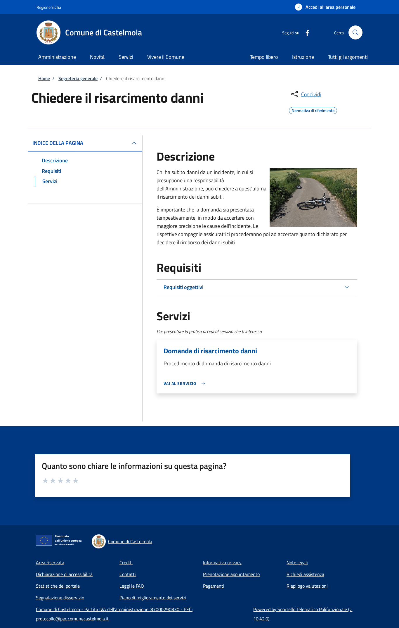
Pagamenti (213, 585)
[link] (186, 383)
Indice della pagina (57, 143)
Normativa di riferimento (313, 109)
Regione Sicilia (49, 7)
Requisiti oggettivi (183, 287)
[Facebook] (305, 32)
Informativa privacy (222, 562)
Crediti (126, 562)
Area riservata (50, 562)
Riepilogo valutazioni (307, 585)
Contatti (127, 574)
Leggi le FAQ (131, 585)
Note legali (297, 562)
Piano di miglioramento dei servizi (152, 597)
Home (44, 78)
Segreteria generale (78, 78)
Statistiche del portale (58, 585)
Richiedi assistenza (305, 574)
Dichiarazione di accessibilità (64, 574)
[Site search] (355, 32)
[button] (325, 7)
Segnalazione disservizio (60, 597)
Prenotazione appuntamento (231, 574)
